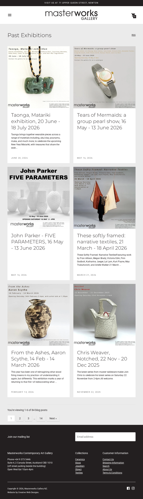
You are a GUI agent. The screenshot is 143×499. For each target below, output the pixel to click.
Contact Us (108, 459)
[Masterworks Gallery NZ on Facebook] (128, 488)
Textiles (79, 473)
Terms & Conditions (112, 473)
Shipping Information (113, 462)
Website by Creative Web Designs (23, 492)
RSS (134, 35)
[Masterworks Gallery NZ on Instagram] (133, 488)
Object (78, 469)
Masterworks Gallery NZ (35, 488)
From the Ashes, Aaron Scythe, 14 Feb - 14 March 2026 (38, 359)
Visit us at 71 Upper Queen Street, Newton (71, 3)
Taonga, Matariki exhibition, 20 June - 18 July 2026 (35, 121)
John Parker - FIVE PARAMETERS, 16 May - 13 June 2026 (37, 242)
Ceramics (80, 459)
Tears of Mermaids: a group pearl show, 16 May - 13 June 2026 (101, 121)
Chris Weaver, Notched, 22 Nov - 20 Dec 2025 (102, 359)
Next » (53, 418)
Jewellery (80, 466)
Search (106, 466)
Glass (78, 462)
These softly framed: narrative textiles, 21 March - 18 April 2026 (102, 242)
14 (40, 418)
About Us (107, 469)
